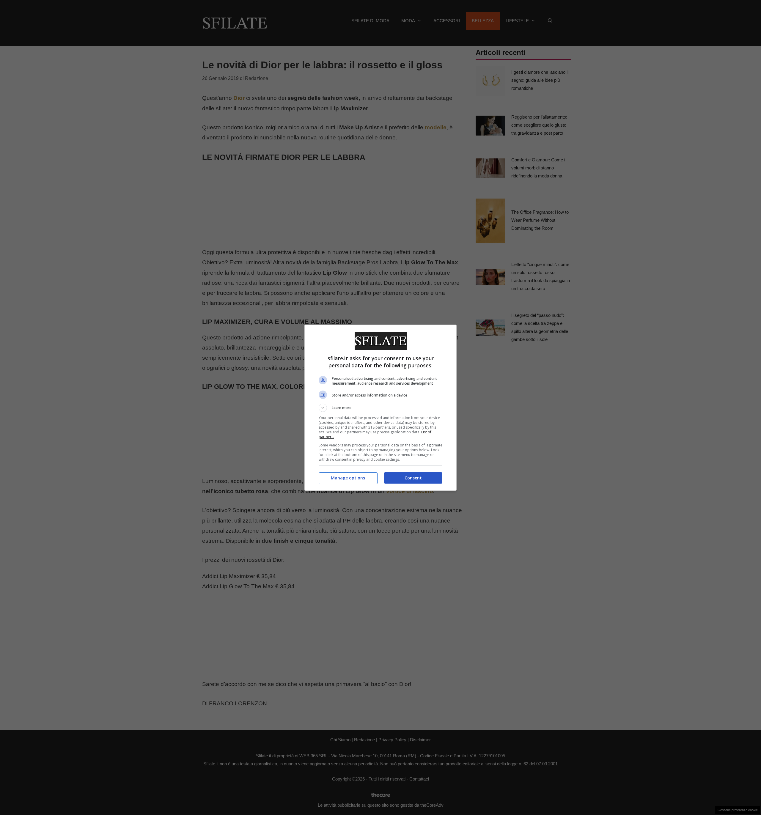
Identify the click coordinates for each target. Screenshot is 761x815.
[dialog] (380, 408)
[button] (380, 408)
